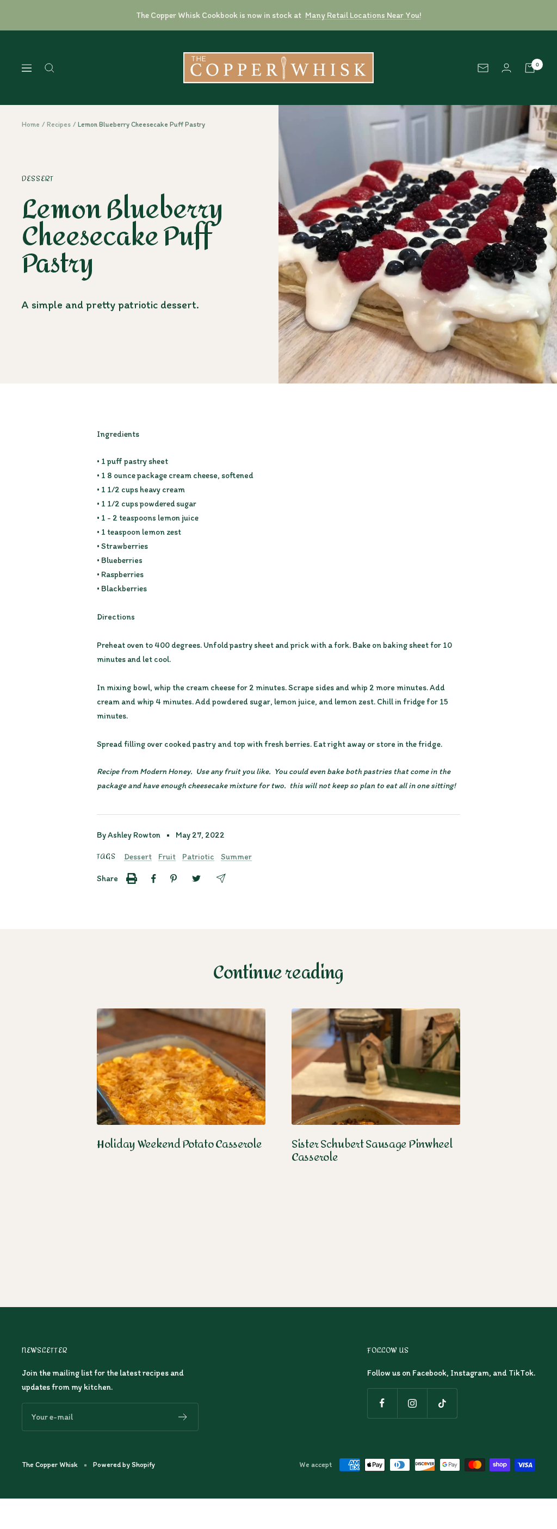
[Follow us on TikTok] (442, 1403)
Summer (236, 857)
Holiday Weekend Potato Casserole (179, 1144)
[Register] (183, 1417)
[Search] (49, 68)
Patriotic (198, 857)
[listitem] (131, 878)
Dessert (38, 179)
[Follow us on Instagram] (412, 1403)
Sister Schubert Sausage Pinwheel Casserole (372, 1151)
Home (31, 124)
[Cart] (529, 68)
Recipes (59, 124)
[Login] (506, 67)
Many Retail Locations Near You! (363, 15)
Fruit (167, 857)
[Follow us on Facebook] (382, 1403)
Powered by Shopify (124, 1464)
